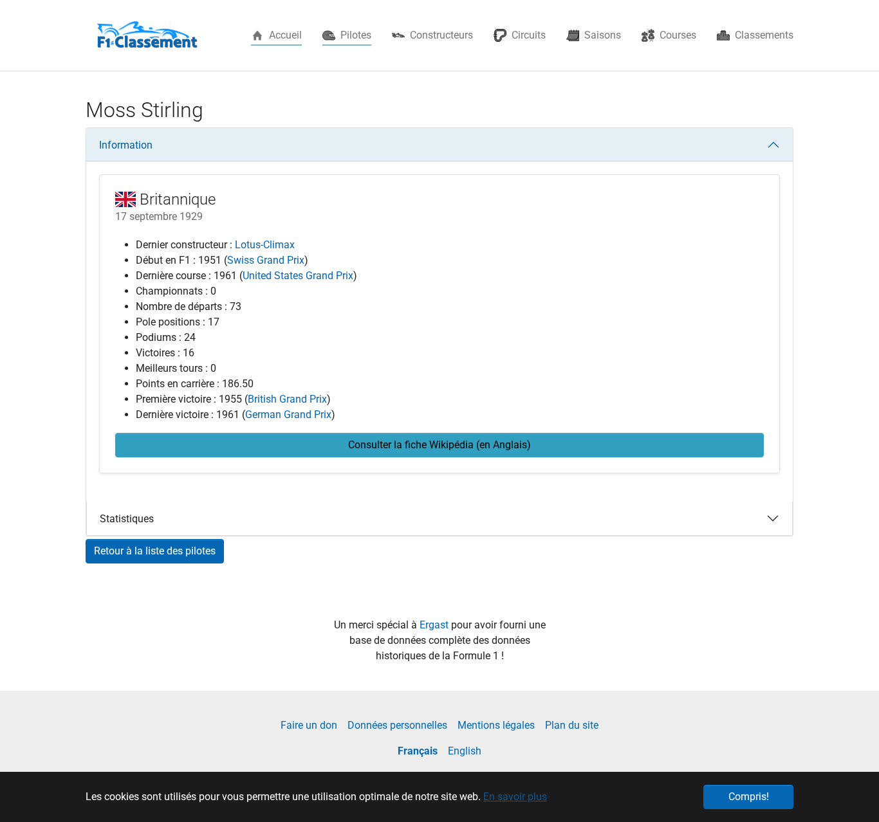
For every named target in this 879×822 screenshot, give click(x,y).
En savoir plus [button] (515, 796)
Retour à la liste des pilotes (155, 551)
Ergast (435, 625)
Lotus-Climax (265, 245)
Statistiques (127, 519)
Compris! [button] (748, 796)
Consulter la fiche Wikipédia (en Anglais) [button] (439, 445)
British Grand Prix (287, 399)
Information (126, 145)
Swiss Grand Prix (265, 260)
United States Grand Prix (298, 275)
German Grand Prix (288, 414)
